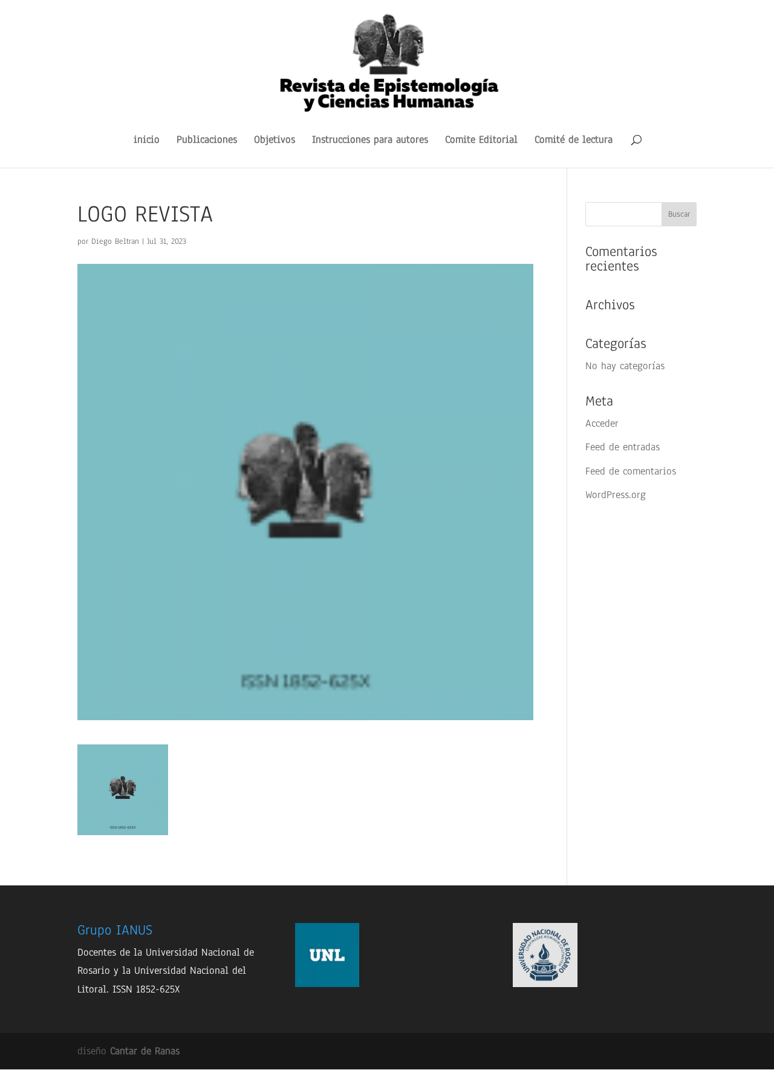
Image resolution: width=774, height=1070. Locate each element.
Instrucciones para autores (370, 141)
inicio (147, 141)
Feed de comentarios (630, 471)
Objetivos (274, 141)
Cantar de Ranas (145, 1051)
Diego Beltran (115, 241)
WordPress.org (615, 495)
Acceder (602, 423)
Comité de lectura (574, 141)
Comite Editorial (481, 141)
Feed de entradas (622, 447)
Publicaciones (207, 141)
